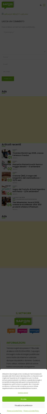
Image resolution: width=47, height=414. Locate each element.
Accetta (23, 399)
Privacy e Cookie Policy (14, 411)
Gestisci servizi (23, 393)
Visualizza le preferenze (23, 405)
